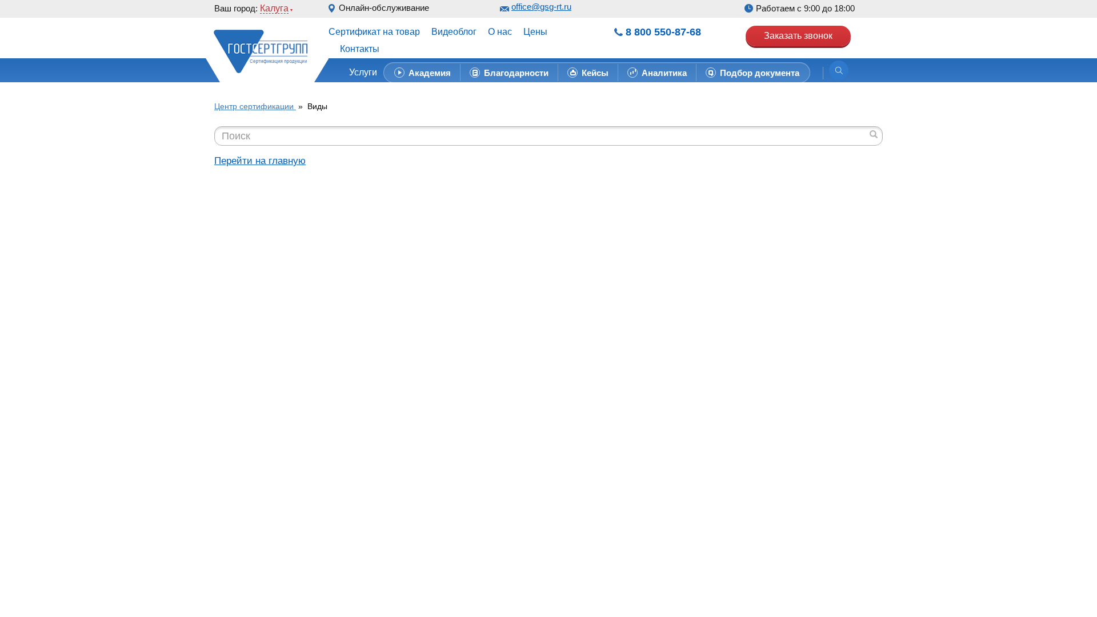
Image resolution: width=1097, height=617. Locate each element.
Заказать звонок (798, 36)
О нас (500, 32)
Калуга (274, 8)
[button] (366, 72)
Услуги (363, 72)
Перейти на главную (260, 160)
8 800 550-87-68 (663, 32)
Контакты (359, 49)
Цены (535, 32)
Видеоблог (454, 32)
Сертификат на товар (374, 32)
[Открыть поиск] (838, 70)
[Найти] (874, 134)
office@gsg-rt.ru (541, 6)
